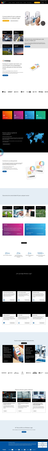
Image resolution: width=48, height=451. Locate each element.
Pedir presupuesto (37, 2)
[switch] (19, 449)
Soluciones (13, 2)
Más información (27, 46)
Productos (10, 2)
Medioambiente (39, 207)
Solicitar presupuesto (5, 20)
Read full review (19, 233)
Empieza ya (4, 171)
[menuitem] (42, 0)
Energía (26, 207)
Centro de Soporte (29, 2)
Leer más (5, 411)
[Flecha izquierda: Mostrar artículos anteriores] (2, 211)
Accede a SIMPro (42, 0)
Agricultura (5, 207)
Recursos (21, 2)
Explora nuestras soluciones (14, 20)
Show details (34, 449)
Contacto (43, 2)
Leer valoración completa (40, 233)
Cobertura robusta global (28, 117)
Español (45, 0)
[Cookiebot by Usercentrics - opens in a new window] (4, 449)
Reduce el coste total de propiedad (39, 117)
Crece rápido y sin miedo (17, 117)
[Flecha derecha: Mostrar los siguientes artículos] (45, 211)
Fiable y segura (5, 117)
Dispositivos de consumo (16, 208)
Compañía (25, 2)
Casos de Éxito (17, 2)
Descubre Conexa (5, 75)
